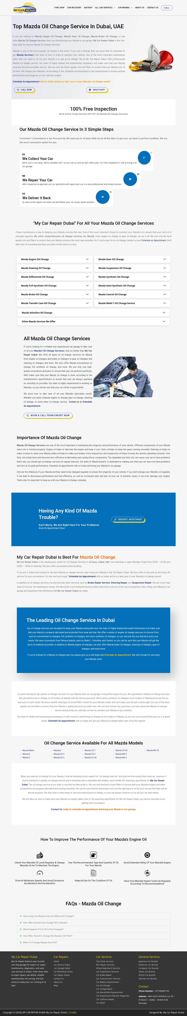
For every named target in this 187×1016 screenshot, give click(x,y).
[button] (167, 7)
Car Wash (100, 1002)
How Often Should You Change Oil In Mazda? (45, 923)
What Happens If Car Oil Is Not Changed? (43, 929)
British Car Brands (147, 975)
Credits (73, 1012)
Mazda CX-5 (59, 757)
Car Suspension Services (107, 971)
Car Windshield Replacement (109, 992)
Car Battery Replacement (107, 982)
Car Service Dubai (62, 964)
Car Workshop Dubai (63, 971)
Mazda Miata (28, 750)
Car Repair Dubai (62, 975)
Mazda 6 (57, 750)
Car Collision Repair (105, 999)
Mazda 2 (26, 754)
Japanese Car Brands (148, 961)
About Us (58, 982)
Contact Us (59, 978)
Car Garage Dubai (62, 968)
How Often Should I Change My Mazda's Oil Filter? (47, 936)
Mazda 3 (26, 757)
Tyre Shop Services (104, 961)
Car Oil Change (103, 985)
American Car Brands (148, 964)
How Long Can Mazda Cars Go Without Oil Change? (48, 916)
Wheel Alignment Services (108, 968)
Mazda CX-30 (91, 757)
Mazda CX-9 (90, 754)
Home (56, 961)
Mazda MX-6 (121, 757)
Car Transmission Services (108, 978)
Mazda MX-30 (153, 750)
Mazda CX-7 (90, 750)
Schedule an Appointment (154, 240)
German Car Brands (148, 978)
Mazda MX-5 (121, 754)
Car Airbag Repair (104, 989)
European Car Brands (148, 968)
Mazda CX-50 (121, 750)
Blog (56, 985)
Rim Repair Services (105, 964)
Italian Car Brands (147, 971)
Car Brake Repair (104, 975)
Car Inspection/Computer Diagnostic (113, 995)
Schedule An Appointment (26, 81)
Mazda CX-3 (59, 754)
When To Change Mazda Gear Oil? (40, 942)
